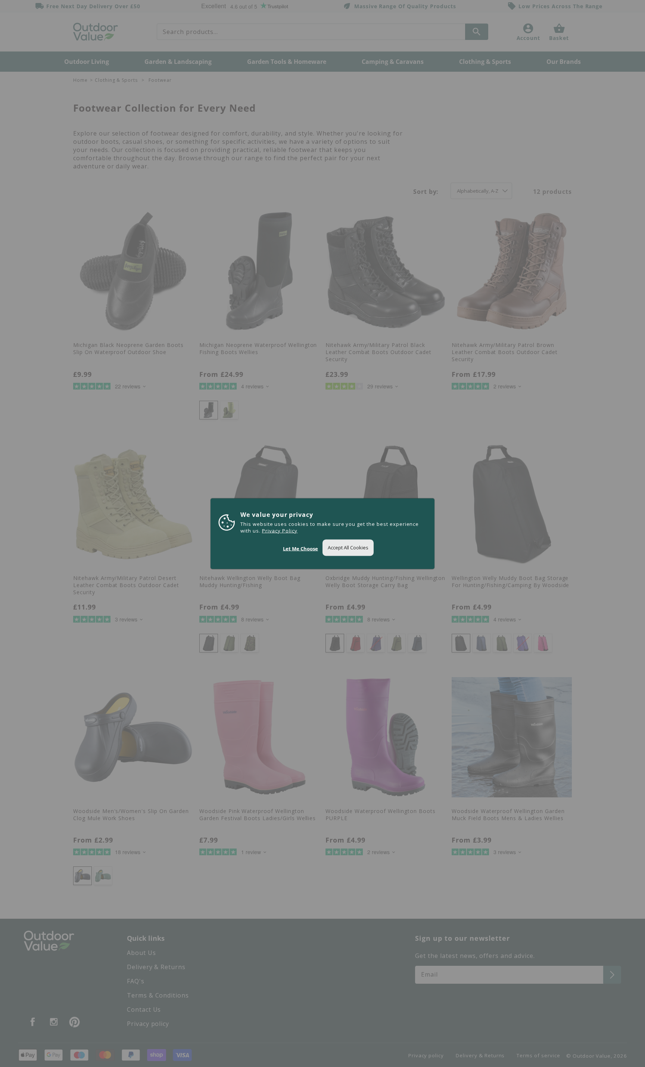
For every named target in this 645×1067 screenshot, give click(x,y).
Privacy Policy (279, 530)
